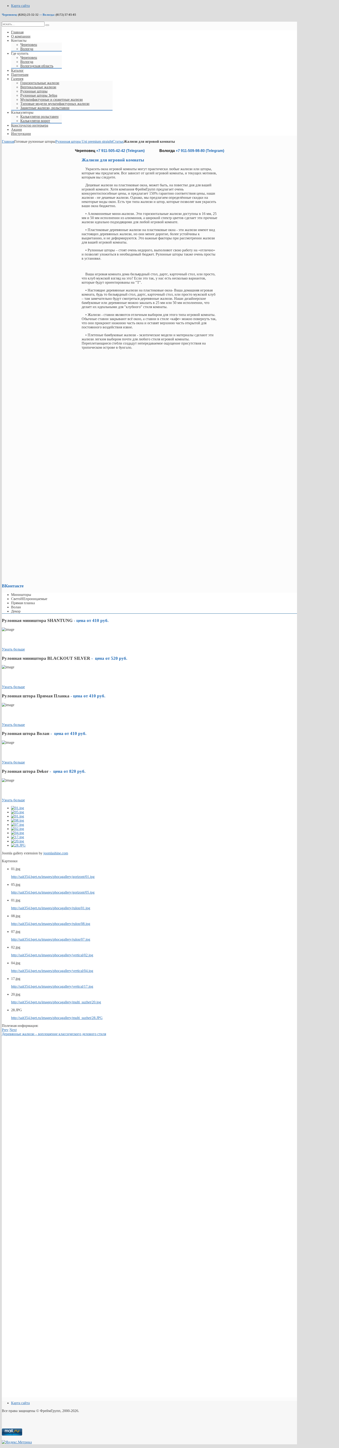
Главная (8, 141)
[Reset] (47, 25)
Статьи (118, 141)
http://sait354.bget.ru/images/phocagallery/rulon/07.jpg (50, 939)
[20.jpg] (17, 841)
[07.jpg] (17, 825)
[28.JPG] (18, 845)
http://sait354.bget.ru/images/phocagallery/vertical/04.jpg (52, 971)
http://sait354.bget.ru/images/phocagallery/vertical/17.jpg (52, 986)
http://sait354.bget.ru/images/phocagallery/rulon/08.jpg (50, 924)
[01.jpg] (17, 808)
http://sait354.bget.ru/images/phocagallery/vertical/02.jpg (52, 955)
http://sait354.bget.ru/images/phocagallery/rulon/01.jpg (50, 908)
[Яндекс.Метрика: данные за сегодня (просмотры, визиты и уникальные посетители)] (17, 1442)
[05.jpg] (17, 812)
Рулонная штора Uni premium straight (84, 141)
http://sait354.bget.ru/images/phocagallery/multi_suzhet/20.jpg (56, 1002)
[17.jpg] (17, 837)
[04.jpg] (17, 833)
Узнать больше (13, 649)
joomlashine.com (55, 853)
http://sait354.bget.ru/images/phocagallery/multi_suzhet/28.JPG (57, 1018)
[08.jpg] (17, 820)
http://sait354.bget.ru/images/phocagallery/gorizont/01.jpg (53, 877)
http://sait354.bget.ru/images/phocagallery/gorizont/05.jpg (53, 892)
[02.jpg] (17, 829)
